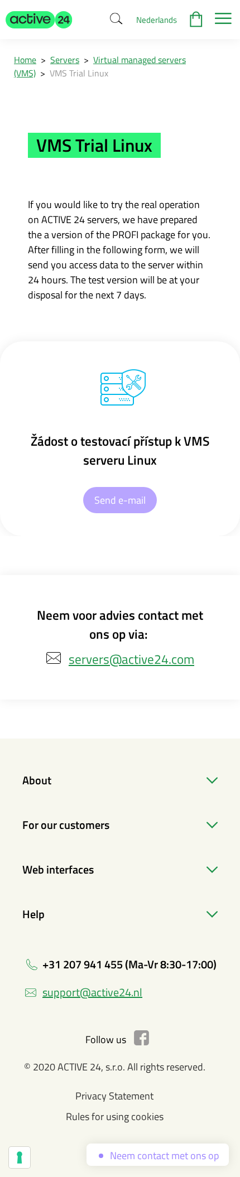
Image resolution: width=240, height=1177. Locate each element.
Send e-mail (120, 500)
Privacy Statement (114, 1095)
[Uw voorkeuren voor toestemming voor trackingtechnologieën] (19, 1157)
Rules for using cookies (115, 1116)
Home (25, 59)
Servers (64, 59)
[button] (39, 19)
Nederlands (156, 19)
